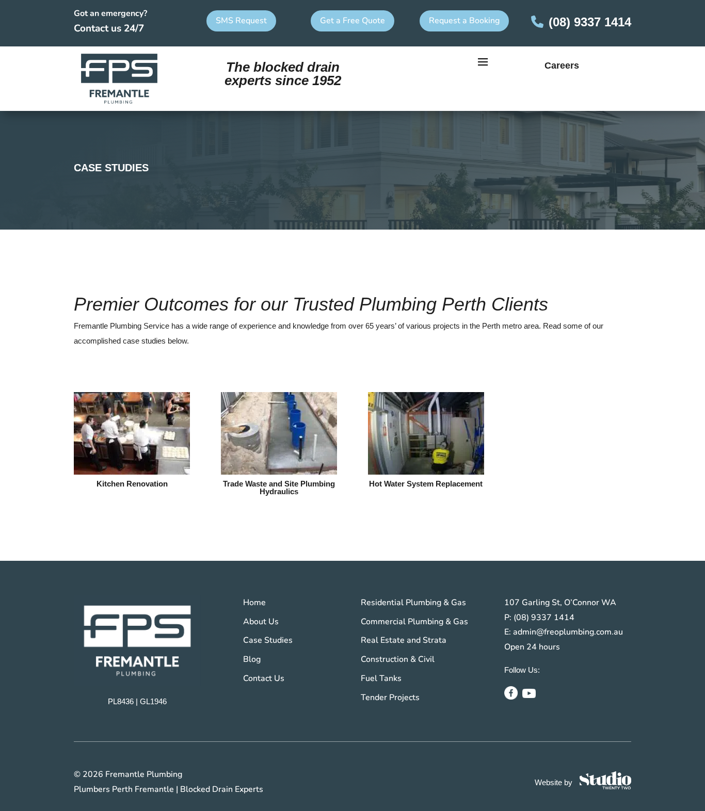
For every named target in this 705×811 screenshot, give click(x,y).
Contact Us (263, 678)
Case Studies (268, 640)
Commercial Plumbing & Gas (414, 621)
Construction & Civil (398, 659)
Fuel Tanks (381, 678)
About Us (261, 621)
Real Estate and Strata (403, 640)
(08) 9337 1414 (590, 22)
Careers (561, 65)
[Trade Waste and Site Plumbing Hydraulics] (279, 433)
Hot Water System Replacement (426, 483)
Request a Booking (464, 20)
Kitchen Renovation (132, 483)
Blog (252, 659)
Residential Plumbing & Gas (413, 602)
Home (254, 602)
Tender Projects (390, 697)
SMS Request (241, 20)
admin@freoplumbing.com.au (568, 632)
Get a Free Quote (352, 20)
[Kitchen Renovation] (132, 433)
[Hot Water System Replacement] (426, 433)
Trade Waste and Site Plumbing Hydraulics (279, 487)
